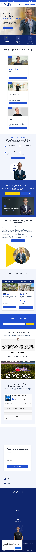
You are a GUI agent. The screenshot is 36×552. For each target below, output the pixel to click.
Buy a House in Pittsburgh (18, 504)
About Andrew (18, 521)
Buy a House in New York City (18, 501)
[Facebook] (29, 1)
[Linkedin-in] (33, 1)
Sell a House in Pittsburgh (18, 506)
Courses (18, 512)
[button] (20, 4)
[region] (12, 545)
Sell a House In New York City (18, 503)
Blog (18, 515)
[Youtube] (34, 1)
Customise (6, 548)
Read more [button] (18, 349)
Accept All (18, 548)
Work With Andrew (18, 523)
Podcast (18, 514)
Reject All (12, 548)
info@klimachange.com (11, 483)
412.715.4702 (9, 479)
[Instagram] (31, 1)
